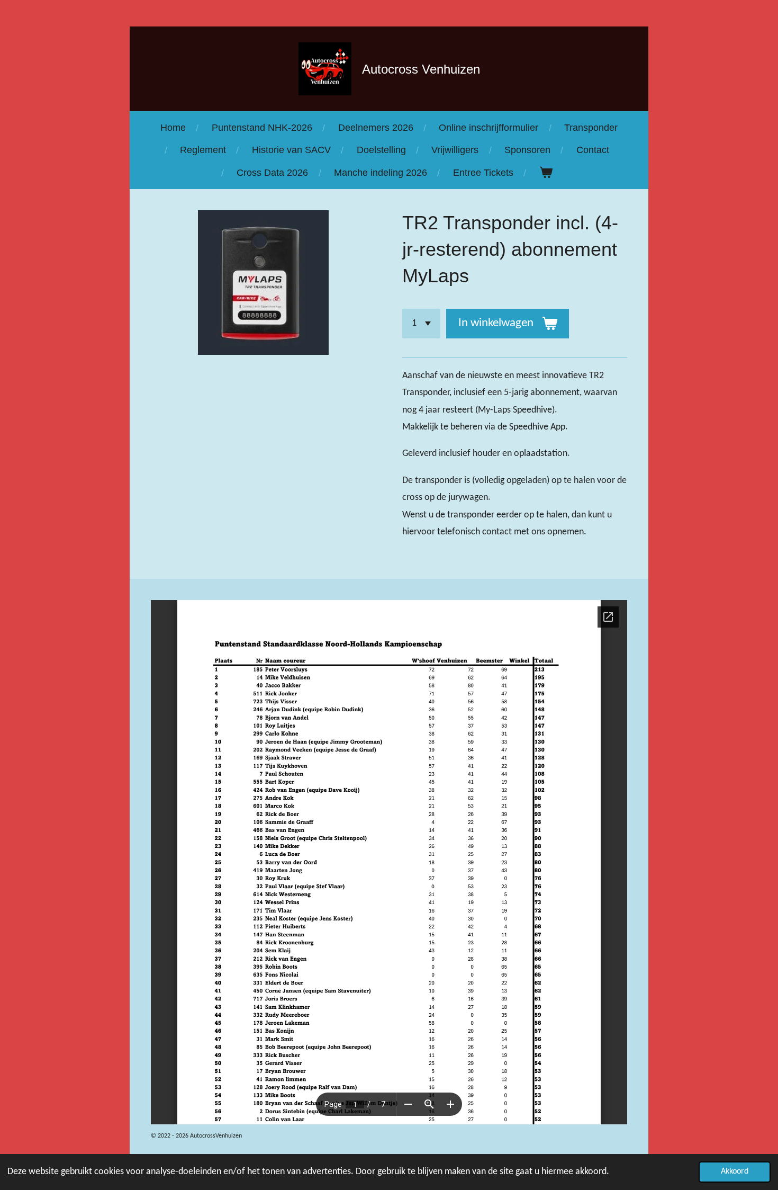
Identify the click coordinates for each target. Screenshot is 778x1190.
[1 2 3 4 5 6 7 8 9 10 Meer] (421, 323)
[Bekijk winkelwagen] (545, 173)
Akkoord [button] (734, 1171)
